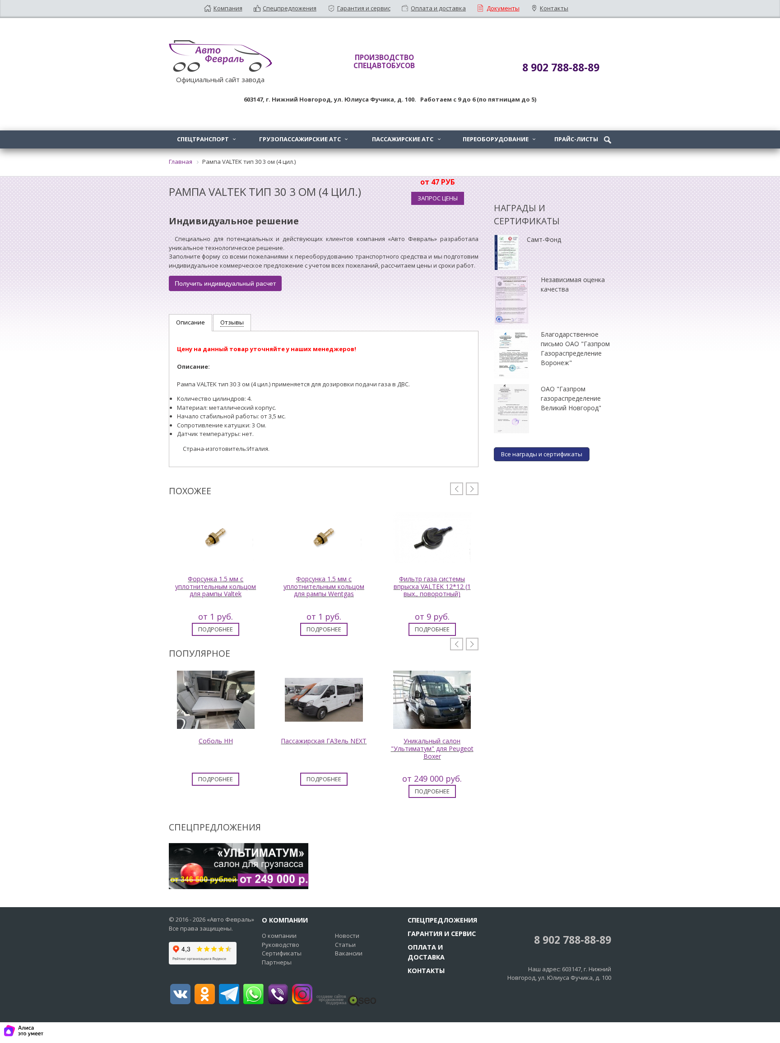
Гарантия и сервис (363, 8)
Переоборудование (499, 139)
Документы (503, 8)
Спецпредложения (289, 8)
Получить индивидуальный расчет (225, 283)
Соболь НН (216, 741)
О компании (279, 936)
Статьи (345, 945)
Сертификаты (282, 953)
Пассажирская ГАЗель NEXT (324, 741)
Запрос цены (438, 198)
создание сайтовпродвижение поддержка (331, 999)
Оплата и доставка (438, 8)
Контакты (554, 8)
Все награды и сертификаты (541, 454)
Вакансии (348, 953)
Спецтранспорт (206, 139)
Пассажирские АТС (406, 139)
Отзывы (232, 322)
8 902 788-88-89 (571, 940)
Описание (190, 322)
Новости (347, 936)
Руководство (280, 945)
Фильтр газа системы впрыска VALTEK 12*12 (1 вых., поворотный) (432, 586)
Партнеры (277, 962)
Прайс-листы (576, 139)
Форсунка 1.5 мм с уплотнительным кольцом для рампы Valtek (215, 586)
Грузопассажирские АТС (303, 139)
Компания (228, 8)
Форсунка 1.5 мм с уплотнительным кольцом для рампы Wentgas (323, 586)
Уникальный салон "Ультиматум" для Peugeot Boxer (432, 748)
